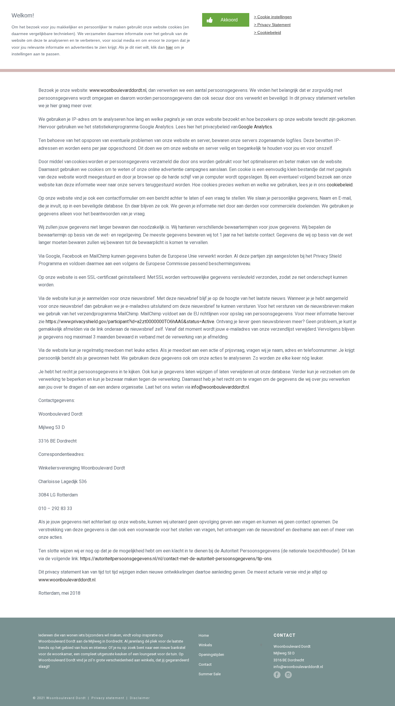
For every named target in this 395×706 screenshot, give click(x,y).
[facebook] (277, 675)
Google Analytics (255, 126)
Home (204, 635)
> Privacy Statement (272, 24)
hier (169, 47)
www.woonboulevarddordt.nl (117, 90)
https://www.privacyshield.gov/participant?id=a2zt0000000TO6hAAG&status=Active (130, 321)
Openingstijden (211, 654)
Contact (205, 664)
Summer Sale (210, 674)
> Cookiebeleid (267, 32)
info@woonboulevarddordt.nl (220, 387)
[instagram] (288, 675)
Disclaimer (140, 698)
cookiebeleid (339, 184)
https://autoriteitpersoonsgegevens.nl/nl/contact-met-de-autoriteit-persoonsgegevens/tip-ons (176, 558)
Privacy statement (107, 698)
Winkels (205, 645)
